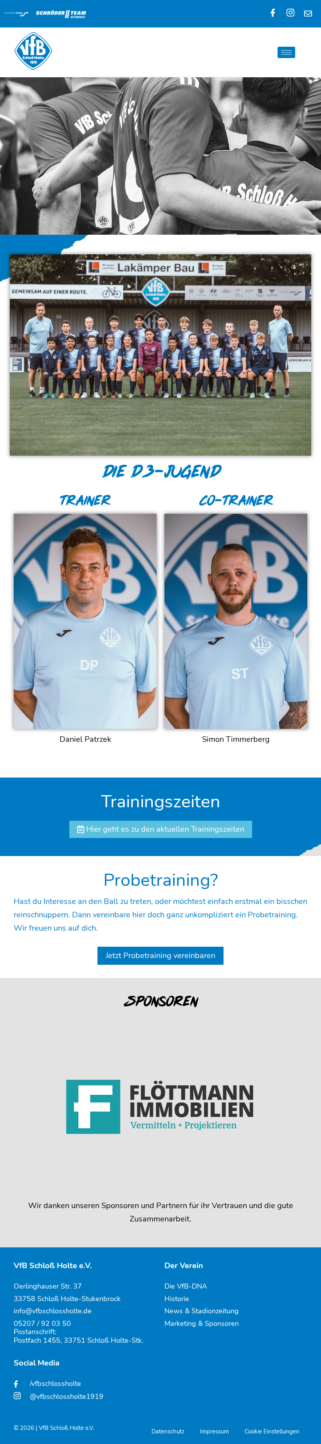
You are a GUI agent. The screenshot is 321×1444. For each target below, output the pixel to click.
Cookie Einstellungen (272, 1431)
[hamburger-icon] (286, 52)
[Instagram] (290, 14)
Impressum (214, 1431)
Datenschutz (167, 1431)
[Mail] (308, 14)
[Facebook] (273, 14)
